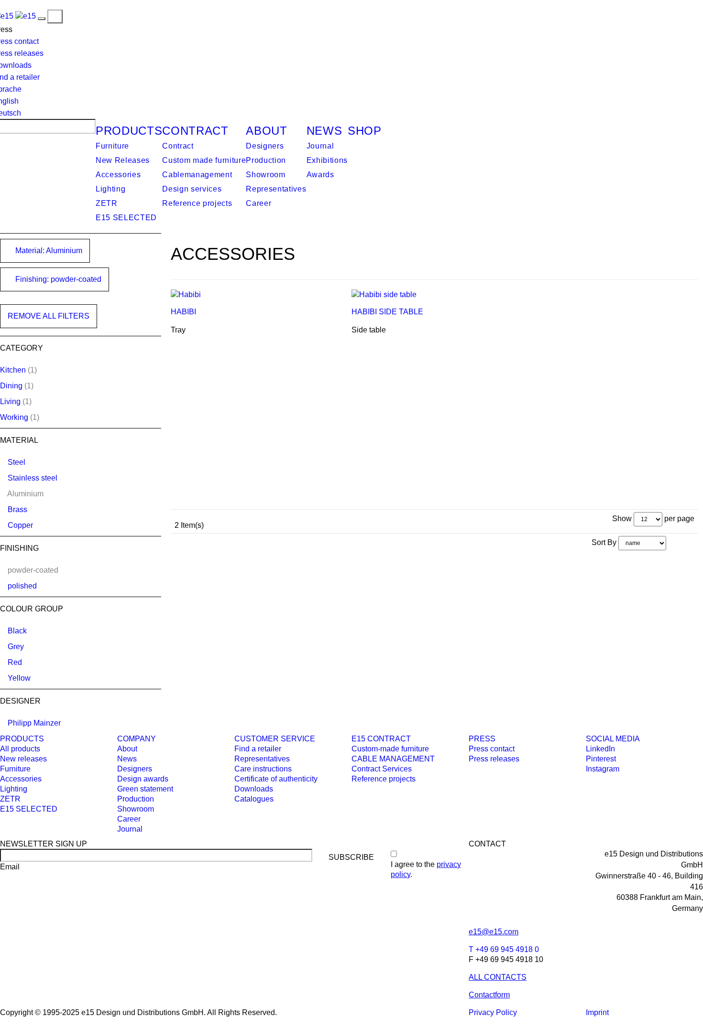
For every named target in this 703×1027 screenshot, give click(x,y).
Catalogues (254, 799)
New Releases (123, 160)
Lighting (110, 189)
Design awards (142, 779)
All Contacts (498, 977)
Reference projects (197, 203)
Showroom (265, 175)
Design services (191, 189)
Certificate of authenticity (276, 779)
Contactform (489, 995)
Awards (320, 175)
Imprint (597, 1012)
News (324, 130)
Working (14, 417)
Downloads (253, 789)
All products (20, 749)
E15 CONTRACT (381, 739)
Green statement (145, 789)
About (266, 130)
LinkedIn (600, 749)
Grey (16, 646)
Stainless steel (32, 478)
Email (10, 867)
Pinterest (601, 759)
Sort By (604, 542)
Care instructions (263, 769)
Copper (20, 525)
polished (22, 586)
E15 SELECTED (126, 218)
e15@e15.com (493, 932)
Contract (195, 130)
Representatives (276, 189)
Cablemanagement (197, 175)
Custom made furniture (204, 160)
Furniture (112, 146)
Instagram (602, 769)
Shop (365, 130)
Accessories (118, 175)
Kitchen (13, 370)
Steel (16, 462)
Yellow (19, 678)
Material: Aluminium (47, 250)
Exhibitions (327, 160)
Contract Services (382, 769)
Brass (17, 509)
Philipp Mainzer (34, 723)
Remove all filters (48, 316)
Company (136, 739)
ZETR (107, 203)
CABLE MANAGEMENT (393, 759)
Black (17, 631)
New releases (23, 759)
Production (266, 160)
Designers (265, 146)
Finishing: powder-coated (57, 279)
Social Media (613, 739)
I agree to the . (426, 869)
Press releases (494, 759)
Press (482, 739)
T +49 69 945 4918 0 (504, 949)
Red (15, 662)
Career (258, 203)
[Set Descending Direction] (671, 542)
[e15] (25, 16)
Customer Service (274, 739)
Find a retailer (257, 749)
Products (129, 130)
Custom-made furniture (390, 749)
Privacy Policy (493, 1012)
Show (622, 518)
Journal (320, 146)
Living (10, 401)
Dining (11, 386)
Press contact (492, 749)
